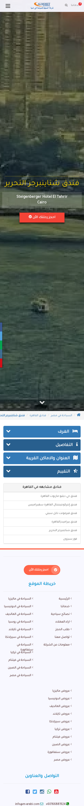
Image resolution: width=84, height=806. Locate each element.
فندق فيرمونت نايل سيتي (61, 513)
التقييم (64, 472)
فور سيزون (70, 539)
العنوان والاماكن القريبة (48, 458)
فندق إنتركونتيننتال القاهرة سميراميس (52, 504)
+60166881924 (56, 804)
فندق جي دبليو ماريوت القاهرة (59, 496)
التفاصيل (64, 445)
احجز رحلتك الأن (43, 217)
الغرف (64, 432)
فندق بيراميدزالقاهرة (64, 522)
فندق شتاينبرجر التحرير (63, 530)
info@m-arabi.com (27, 804)
